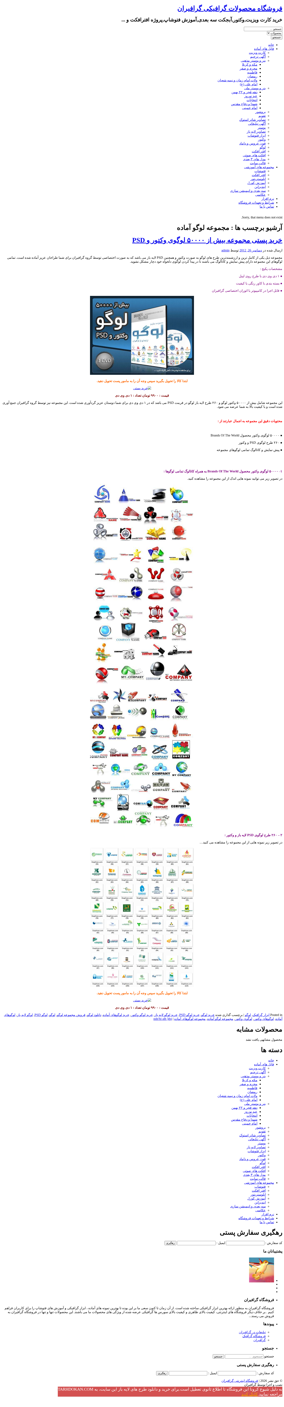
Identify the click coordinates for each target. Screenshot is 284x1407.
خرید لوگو (208, 1015)
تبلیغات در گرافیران (252, 1332)
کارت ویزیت (257, 52)
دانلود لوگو (94, 1015)
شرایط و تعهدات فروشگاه (256, 202)
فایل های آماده (264, 48)
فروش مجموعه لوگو (71, 1015)
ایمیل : (220, 1243)
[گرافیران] (261, 1280)
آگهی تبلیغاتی (257, 123)
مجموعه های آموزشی (259, 167)
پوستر (262, 127)
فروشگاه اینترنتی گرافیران (239, 1380)
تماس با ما (267, 206)
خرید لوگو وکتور (142, 1015)
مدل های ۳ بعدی (254, 159)
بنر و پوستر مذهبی (253, 60)
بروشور (260, 112)
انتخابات (252, 100)
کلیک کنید (249, 1394)
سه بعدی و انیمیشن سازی (248, 190)
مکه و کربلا (249, 64)
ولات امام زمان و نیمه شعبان (237, 80)
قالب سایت (258, 163)
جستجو (269, 1356)
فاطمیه (252, 72)
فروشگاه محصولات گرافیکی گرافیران (229, 8)
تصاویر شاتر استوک (252, 119)
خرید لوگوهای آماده (116, 1015)
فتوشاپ (260, 171)
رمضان (252, 76)
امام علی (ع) (248, 84)
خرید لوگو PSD (189, 1015)
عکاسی (260, 194)
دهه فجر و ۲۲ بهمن (244, 92)
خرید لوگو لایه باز (166, 1015)
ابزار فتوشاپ (257, 135)
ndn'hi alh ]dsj (162, 1019)
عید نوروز (250, 96)
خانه (271, 45)
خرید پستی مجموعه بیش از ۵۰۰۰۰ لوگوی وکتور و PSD (207, 240)
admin (225, 250)
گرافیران (259, 1340)
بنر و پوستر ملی (255, 88)
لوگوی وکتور (243, 1019)
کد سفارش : (273, 1243)
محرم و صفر (248, 68)
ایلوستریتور (258, 179)
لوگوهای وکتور (264, 1019)
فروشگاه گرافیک (254, 1336)
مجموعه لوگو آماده (220, 1019)
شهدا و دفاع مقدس (244, 104)
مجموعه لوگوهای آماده (190, 1019)
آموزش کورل (256, 183)
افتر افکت (259, 151)
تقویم (262, 116)
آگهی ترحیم (258, 56)
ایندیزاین (260, 187)
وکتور (262, 139)
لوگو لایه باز (25, 1015)
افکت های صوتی (254, 155)
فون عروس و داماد (252, 143)
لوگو (263, 147)
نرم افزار (268, 198)
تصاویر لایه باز (256, 131)
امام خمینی (249, 108)
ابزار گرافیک (261, 1015)
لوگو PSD (41, 1015)
